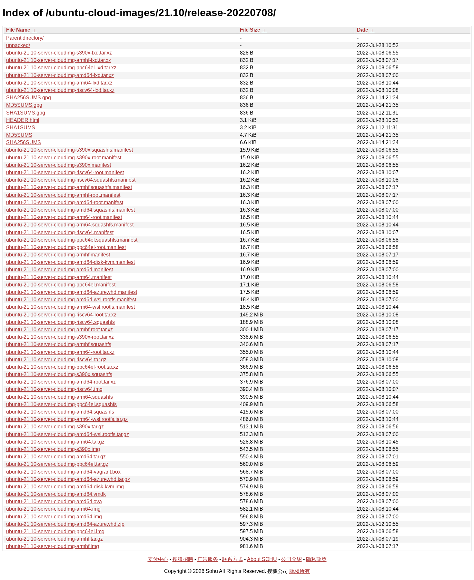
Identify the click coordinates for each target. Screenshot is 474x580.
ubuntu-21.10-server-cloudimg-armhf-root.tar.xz (59, 329)
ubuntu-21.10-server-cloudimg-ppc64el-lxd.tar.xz (61, 67)
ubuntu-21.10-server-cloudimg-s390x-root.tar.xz (60, 337)
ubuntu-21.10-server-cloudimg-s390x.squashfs (59, 374)
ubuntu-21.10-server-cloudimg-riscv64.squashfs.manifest (70, 180)
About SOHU (262, 559)
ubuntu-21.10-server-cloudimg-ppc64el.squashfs (61, 404)
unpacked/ (18, 45)
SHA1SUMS (20, 127)
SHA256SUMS (23, 142)
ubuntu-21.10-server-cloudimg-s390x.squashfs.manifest (69, 150)
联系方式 (232, 559)
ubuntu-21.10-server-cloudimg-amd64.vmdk (56, 494)
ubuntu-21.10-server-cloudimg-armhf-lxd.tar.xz (58, 60)
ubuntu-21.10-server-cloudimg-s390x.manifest (58, 165)
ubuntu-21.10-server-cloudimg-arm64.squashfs (59, 397)
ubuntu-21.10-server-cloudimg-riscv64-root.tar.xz (61, 314)
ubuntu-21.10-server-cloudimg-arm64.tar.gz (55, 442)
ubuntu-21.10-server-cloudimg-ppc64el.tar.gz (57, 464)
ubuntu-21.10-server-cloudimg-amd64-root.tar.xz (61, 382)
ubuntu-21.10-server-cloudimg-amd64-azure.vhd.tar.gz (68, 479)
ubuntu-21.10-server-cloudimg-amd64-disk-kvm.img (65, 486)
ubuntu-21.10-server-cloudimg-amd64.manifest (59, 269)
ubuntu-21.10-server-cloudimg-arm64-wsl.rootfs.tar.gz (67, 419)
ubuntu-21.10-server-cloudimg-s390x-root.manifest (63, 157)
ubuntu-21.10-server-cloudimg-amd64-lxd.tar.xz (60, 75)
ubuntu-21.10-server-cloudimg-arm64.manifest (59, 277)
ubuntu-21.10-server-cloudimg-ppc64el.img (55, 531)
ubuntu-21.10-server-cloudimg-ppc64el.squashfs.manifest (71, 240)
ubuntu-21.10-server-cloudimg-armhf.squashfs (58, 344)
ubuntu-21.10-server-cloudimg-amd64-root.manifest (64, 202)
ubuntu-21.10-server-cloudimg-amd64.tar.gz (56, 456)
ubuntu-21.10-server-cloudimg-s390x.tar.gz (55, 426)
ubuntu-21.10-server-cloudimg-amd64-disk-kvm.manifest (70, 262)
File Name (18, 30)
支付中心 (158, 559)
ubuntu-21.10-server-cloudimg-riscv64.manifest (60, 232)
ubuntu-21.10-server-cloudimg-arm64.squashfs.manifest (69, 224)
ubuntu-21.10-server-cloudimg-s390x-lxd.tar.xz (59, 52)
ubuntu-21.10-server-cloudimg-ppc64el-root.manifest (66, 247)
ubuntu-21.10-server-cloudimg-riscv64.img (54, 389)
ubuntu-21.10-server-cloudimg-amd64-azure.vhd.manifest (71, 292)
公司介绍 (291, 559)
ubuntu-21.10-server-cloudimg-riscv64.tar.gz (56, 359)
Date (362, 30)
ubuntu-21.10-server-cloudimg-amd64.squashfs (60, 412)
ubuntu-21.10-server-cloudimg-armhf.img (52, 546)
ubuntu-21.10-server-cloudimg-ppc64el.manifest (60, 284)
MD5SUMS (19, 135)
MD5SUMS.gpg (24, 105)
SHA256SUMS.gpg (28, 97)
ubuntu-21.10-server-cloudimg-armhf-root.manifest (63, 195)
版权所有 (299, 571)
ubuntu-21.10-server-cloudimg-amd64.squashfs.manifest (70, 210)
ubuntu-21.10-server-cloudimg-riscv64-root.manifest (65, 172)
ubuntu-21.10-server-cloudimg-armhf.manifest (58, 254)
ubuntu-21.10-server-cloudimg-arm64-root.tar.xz (60, 352)
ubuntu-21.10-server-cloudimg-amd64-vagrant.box (63, 472)
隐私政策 (316, 559)
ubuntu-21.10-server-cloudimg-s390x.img (53, 449)
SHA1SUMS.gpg (25, 112)
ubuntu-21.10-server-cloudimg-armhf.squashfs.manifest (69, 187)
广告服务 (207, 559)
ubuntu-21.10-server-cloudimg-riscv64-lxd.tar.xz (60, 90)
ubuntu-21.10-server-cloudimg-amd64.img (54, 516)
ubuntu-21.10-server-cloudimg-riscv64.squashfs (60, 322)
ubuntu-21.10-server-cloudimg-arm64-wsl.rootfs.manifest (70, 307)
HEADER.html (22, 120)
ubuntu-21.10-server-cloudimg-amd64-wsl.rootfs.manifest (71, 299)
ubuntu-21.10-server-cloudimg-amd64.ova (54, 501)
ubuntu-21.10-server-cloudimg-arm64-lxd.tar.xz (59, 82)
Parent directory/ (25, 38)
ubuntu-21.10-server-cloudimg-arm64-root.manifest (64, 217)
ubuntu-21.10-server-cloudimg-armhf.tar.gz (54, 539)
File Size (250, 30)
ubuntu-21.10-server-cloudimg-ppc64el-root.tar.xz (62, 367)
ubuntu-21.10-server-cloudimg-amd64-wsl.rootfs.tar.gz (67, 434)
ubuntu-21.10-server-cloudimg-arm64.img (53, 509)
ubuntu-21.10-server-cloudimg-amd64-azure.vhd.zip (65, 524)
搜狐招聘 (183, 559)
